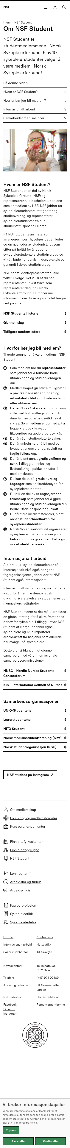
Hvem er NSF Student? (20, 92)
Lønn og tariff (20, 873)
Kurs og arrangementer (27, 826)
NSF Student (23, 22)
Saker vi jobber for (15, 952)
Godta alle (50, 1141)
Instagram (10, 1013)
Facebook (10, 1004)
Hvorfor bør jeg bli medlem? (24, 100)
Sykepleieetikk (21, 914)
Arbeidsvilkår (20, 890)
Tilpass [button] (11, 1130)
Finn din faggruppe (24, 850)
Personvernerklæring (51, 1004)
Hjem (6, 22)
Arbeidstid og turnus (25, 882)
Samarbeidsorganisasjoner (23, 118)
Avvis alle (18, 1141)
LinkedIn (9, 1009)
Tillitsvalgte (44, 952)
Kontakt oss (45, 937)
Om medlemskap (23, 809)
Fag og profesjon (23, 905)
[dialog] (35, 1123)
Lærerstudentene (17, 719)
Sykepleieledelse (23, 922)
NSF (6, 7)
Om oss (8, 937)
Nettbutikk (44, 944)
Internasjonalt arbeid (19, 109)
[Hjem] (35, 1046)
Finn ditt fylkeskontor (26, 841)
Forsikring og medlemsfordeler (33, 818)
